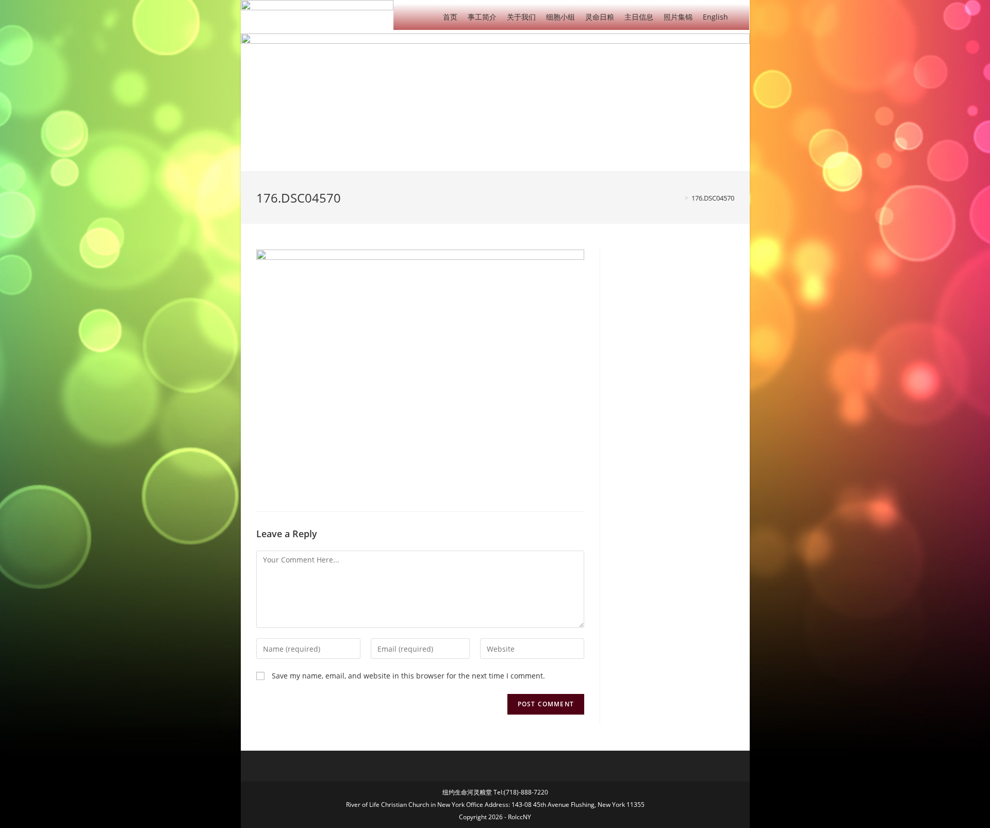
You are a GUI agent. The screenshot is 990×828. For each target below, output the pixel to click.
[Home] (679, 198)
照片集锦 (678, 17)
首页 (450, 17)
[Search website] (741, 16)
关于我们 (521, 17)
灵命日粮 (599, 17)
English (715, 17)
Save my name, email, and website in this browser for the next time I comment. (408, 676)
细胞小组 (560, 17)
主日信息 (638, 17)
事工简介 (482, 17)
